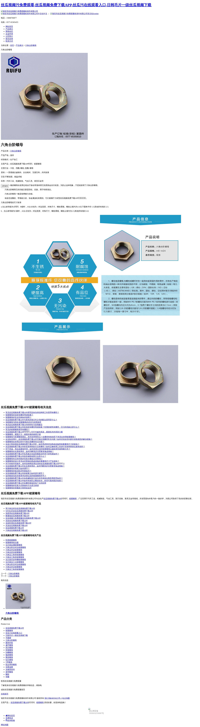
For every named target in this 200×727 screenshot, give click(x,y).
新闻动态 (9, 31)
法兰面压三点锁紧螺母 (15, 562)
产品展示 (9, 29)
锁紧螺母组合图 (12, 543)
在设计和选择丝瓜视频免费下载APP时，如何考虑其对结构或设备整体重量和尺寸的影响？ (42, 444)
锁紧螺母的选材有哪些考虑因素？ (19, 415)
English (95, 14)
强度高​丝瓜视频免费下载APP (17, 513)
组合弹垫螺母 (11, 665)
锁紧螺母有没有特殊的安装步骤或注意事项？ (24, 459)
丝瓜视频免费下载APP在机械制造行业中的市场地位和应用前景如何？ (34, 478)
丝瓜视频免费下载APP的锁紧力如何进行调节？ (25, 473)
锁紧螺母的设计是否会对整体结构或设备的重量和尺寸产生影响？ (32, 461)
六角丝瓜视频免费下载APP (17, 530)
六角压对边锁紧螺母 (14, 550)
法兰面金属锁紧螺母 (14, 545)
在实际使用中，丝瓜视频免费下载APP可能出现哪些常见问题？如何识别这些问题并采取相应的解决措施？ (49, 439)
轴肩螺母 (9, 655)
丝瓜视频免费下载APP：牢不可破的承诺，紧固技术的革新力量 (34, 432)
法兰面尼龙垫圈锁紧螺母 (16, 560)
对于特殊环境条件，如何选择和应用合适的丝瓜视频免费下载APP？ (35, 464)
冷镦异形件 (10, 669)
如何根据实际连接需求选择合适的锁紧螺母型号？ (26, 476)
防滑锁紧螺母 (11, 540)
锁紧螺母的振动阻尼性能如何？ (18, 471)
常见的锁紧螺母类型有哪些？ (18, 429)
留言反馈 (9, 39)
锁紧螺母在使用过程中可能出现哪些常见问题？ (25, 442)
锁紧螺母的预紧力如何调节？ (18, 468)
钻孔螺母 (9, 660)
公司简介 (9, 36)
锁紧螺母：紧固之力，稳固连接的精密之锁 (23, 434)
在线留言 (4, 694)
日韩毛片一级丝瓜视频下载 (17, 635)
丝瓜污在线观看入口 (14, 633)
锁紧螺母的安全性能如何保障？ (18, 417)
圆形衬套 (9, 643)
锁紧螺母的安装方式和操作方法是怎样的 (22, 485)
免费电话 (9, 718)
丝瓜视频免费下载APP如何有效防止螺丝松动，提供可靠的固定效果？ (34, 481)
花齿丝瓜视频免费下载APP (17, 521)
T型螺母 (9, 662)
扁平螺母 (9, 645)
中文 (45, 14)
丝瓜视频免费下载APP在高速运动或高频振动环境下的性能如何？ (32, 454)
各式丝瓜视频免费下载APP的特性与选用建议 (24, 425)
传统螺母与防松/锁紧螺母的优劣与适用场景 (23, 422)
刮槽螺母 (9, 652)
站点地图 (66, 698)
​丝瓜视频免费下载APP (15, 528)
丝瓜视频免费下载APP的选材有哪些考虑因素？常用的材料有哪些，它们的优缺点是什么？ (42, 427)
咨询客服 (11, 720)
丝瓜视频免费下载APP (53, 499)
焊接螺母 (9, 650)
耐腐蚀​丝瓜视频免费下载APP (17, 516)
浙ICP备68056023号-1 (53, 698)
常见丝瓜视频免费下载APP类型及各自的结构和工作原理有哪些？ (32, 412)
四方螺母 (9, 648)
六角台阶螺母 (30, 45)
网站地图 (4, 725)
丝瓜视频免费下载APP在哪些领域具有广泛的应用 (26, 483)
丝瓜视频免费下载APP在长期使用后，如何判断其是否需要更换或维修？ (35, 466)
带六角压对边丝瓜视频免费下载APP (20, 508)
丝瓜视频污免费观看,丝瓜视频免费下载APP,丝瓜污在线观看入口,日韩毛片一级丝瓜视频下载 (76, 5)
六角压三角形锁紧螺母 (15, 555)
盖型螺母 (9, 672)
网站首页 (9, 26)
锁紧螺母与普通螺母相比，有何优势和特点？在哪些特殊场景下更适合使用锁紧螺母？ (41, 437)
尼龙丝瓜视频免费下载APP (17, 525)
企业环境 (9, 34)
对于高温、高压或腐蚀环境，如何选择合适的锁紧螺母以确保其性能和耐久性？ (38, 449)
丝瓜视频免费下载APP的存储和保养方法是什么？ (26, 456)
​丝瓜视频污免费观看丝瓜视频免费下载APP (23, 518)
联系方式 (9, 41)
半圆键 (8, 638)
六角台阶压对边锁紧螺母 (16, 547)
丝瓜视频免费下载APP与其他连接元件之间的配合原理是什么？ (31, 420)
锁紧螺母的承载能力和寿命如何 (18, 488)
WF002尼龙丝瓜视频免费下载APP (19, 511)
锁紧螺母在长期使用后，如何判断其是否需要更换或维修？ (30, 451)
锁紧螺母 (73, 499)
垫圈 (7, 677)
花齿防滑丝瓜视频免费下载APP (18, 523)
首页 (12, 45)
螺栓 (7, 674)
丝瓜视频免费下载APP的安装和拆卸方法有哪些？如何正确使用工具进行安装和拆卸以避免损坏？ (45, 447)
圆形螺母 (9, 657)
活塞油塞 (9, 667)
